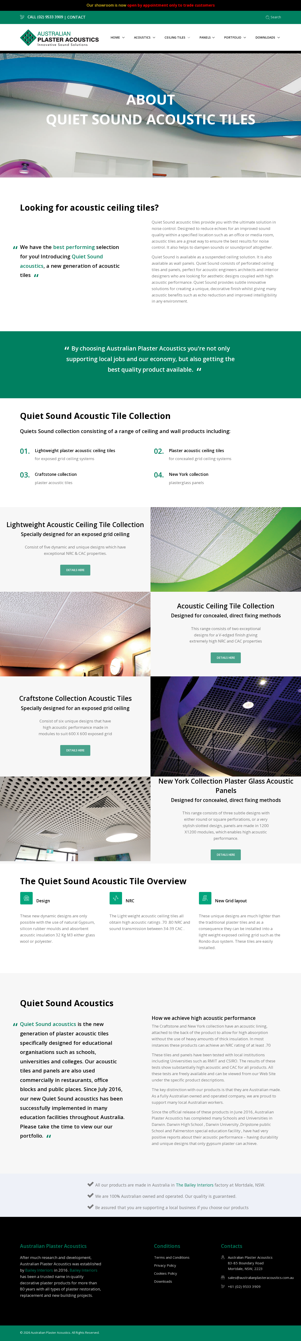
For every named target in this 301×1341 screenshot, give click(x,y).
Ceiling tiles (175, 37)
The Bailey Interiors (195, 1185)
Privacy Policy (165, 1265)
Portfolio (233, 37)
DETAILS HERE (75, 570)
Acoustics (142, 37)
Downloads (265, 37)
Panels (205, 37)
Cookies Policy (165, 1273)
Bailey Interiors (39, 1270)
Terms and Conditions (172, 1257)
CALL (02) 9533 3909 (45, 17)
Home (116, 37)
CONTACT (76, 17)
